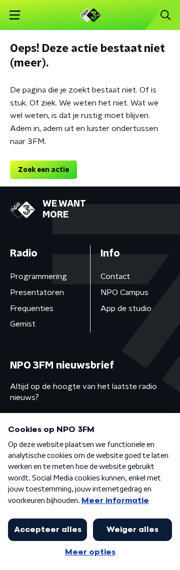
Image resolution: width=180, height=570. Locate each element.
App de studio (126, 308)
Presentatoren (37, 292)
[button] (14, 15)
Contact (115, 276)
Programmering (38, 276)
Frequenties (32, 308)
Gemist (23, 324)
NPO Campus (124, 292)
